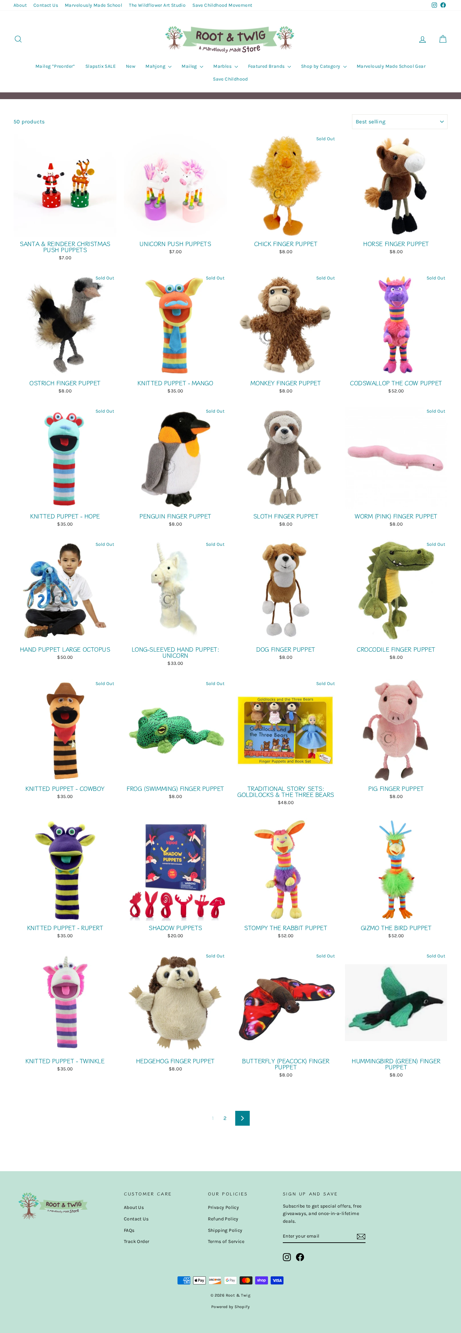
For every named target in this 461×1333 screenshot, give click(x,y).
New (130, 66)
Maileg (190, 66)
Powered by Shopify (230, 1306)
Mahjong (155, 66)
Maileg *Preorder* (55, 66)
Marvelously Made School (93, 5)
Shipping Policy (225, 1230)
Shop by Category (321, 66)
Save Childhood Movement (222, 5)
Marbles (223, 66)
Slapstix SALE (100, 66)
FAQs (129, 1230)
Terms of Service (226, 1241)
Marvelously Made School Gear (391, 66)
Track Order (136, 1241)
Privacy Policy (223, 1207)
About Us (134, 1207)
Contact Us (45, 5)
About (20, 5)
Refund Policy (223, 1219)
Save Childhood (230, 79)
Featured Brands (267, 66)
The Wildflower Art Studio (157, 5)
